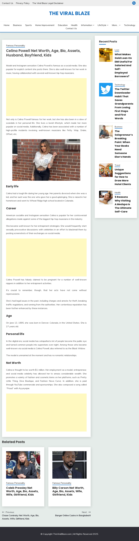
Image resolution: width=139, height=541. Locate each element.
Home (7, 25)
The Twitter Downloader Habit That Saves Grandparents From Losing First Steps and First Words (124, 103)
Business (17, 25)
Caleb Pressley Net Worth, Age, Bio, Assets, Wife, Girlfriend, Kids (22, 491)
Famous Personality (15, 45)
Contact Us (7, 3)
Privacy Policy (23, 3)
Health (74, 25)
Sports (28, 25)
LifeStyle (102, 25)
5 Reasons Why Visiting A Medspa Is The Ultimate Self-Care (123, 204)
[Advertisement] (46, 97)
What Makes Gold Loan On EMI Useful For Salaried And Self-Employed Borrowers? (123, 65)
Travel (117, 165)
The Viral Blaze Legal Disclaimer (47, 3)
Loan (117, 50)
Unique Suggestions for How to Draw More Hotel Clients (123, 177)
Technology (129, 25)
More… (115, 25)
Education (63, 25)
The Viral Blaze (69, 13)
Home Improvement (44, 25)
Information (86, 25)
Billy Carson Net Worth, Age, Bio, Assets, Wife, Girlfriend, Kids (68, 491)
